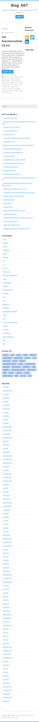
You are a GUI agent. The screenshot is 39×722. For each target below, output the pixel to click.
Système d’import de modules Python (13, 196)
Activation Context (30, 363)
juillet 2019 (6, 553)
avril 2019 (6, 560)
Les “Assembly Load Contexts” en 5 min (14, 159)
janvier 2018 (6, 611)
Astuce (5, 253)
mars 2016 (6, 679)
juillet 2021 (6, 484)
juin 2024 (5, 419)
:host (34, 357)
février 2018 (6, 607)
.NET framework (7, 357)
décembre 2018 (7, 575)
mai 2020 (5, 524)
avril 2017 (6, 639)
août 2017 (6, 629)
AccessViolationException (10, 363)
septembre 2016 (7, 658)
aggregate (6, 369)
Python (5, 315)
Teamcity (5, 326)
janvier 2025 (6, 408)
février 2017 (6, 643)
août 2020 (6, 513)
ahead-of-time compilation (18, 369)
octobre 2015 (6, 694)
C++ (4, 264)
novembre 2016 (7, 650)
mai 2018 (5, 596)
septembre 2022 (7, 463)
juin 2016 (5, 668)
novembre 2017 (7, 618)
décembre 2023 (7, 427)
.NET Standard (18, 357)
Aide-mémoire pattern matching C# (13, 152)
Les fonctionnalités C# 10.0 (11, 167)
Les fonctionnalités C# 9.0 (12, 41)
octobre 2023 (6, 434)
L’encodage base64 (8, 156)
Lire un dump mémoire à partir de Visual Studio (16, 138)
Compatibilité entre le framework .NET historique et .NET (19, 192)
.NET (4, 75)
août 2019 (6, 549)
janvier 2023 (6, 452)
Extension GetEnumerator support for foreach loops (11, 80)
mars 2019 (6, 564)
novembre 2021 (7, 477)
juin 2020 (5, 520)
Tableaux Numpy (8, 207)
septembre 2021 (7, 481)
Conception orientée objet (10, 275)
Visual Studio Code (8, 337)
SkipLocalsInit (10, 86)
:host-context (7, 360)
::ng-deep (27, 357)
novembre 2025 (7, 390)
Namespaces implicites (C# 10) (12, 174)
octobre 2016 (6, 654)
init (16, 82)
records (4, 86)
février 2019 (6, 567)
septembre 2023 (7, 437)
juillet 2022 (6, 466)
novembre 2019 (7, 542)
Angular (5, 246)
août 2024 (6, 412)
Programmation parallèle (10, 311)
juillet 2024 (6, 416)
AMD (5, 372)
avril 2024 (6, 423)
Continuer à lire (7, 72)
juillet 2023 (6, 445)
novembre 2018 (7, 578)
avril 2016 (6, 676)
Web (4, 340)
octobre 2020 (6, 510)
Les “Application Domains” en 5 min (13, 163)
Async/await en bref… (9, 141)
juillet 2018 (6, 589)
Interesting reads (7, 290)
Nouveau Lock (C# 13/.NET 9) (11, 127)
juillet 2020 (6, 517)
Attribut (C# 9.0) (11, 225)
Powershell (6, 308)
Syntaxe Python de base (10, 214)
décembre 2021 (7, 473)
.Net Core (5, 243)
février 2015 (6, 701)
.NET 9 (25, 354)
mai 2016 (5, 672)
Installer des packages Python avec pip (14, 210)
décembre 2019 (7, 538)
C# (7, 75)
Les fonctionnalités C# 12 (10, 130)
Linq (4, 297)
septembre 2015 (7, 697)
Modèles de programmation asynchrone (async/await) (18, 145)
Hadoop (5, 286)
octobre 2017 (6, 621)
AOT (30, 375)
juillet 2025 (6, 398)
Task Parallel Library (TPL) (10, 322)
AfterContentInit (16, 366)
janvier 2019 (6, 571)
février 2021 (6, 495)
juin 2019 (5, 556)
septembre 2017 (7, 625)
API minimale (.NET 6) (9, 170)
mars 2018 (6, 603)
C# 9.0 (21, 77)
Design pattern (7, 282)
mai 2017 (5, 636)
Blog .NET (19, 5)
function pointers (10, 82)
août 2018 (6, 585)
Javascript (6, 293)
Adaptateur (6, 366)
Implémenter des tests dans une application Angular (18, 217)
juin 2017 (5, 632)
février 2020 (6, 535)
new (21, 84)
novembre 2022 (7, 459)
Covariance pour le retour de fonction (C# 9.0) (16, 228)
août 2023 (6, 441)
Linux (4, 300)
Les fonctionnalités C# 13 (10, 118)
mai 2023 (5, 448)
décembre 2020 (7, 502)
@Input (15, 360)
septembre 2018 (7, 582)
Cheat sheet (12, 75)
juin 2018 (5, 593)
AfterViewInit (27, 366)
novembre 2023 (7, 430)
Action (20, 363)
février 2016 (6, 683)
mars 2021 (6, 492)
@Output (22, 360)
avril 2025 (6, 401)
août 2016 (6, 661)
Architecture (6, 250)
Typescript (6, 329)
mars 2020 (6, 531)
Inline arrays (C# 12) (9, 134)
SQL (4, 319)
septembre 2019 (7, 546)
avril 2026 (6, 387)
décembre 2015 (7, 686)
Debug (5, 279)
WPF (4, 344)
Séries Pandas (7, 203)
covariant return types (8, 79)
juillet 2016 (6, 665)
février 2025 (6, 405)
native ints (16, 84)
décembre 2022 (7, 455)
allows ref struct (31, 369)
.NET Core (33, 354)
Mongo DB (6, 304)
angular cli (19, 372)
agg (34, 366)
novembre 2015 (7, 690)
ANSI (16, 375)
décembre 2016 (7, 647)
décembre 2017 (7, 614)
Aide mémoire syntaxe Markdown (12, 149)
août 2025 (6, 394)
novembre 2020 (7, 506)
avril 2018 (6, 600)
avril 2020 (6, 528)
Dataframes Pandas (8, 199)
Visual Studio (6, 333)
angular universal (8, 375)
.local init (6, 354)
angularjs (27, 372)
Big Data (5, 257)
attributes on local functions (11, 77)
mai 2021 (5, 488)
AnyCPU (23, 375)
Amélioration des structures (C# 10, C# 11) (15, 189)
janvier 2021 (6, 499)
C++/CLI (5, 268)
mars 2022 (6, 470)
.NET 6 (18, 354)
